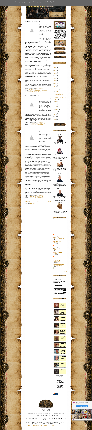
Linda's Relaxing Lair (58, 252)
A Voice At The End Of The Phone (59, 238)
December (57, 88)
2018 (55, 80)
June (56, 103)
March (56, 107)
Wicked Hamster (57, 248)
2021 (55, 75)
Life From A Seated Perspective (58, 256)
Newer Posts (27, 201)
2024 (55, 70)
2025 (55, 68)
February (57, 109)
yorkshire (45, 123)
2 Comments (41, 88)
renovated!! (56, 235)
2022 (55, 73)
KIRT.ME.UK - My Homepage (33, 425)
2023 (55, 72)
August (56, 99)
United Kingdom (39, 123)
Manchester (56, 242)
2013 (55, 113)
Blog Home (44, 425)
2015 (55, 85)
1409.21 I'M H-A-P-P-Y (31, 23)
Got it (75, 2)
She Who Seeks (57, 260)
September (57, 93)
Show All (65, 271)
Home (38, 201)
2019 (55, 78)
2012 (55, 114)
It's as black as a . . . (57, 246)
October (56, 91)
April (56, 106)
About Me (51, 425)
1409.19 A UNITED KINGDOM (33, 97)
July (56, 101)
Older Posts (49, 201)
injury (38, 89)
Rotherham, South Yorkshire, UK (36, 124)
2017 (55, 81)
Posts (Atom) (32, 203)
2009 (55, 119)
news (30, 123)
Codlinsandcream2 (57, 245)
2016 (55, 83)
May (56, 104)
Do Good (55, 253)
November (57, 89)
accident (30, 196)
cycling (30, 89)
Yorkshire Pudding (57, 241)
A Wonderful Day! (57, 249)
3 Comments (41, 122)
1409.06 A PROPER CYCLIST (33, 130)
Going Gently (56, 237)
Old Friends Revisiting (58, 265)
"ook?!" (55, 234)
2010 (55, 118)
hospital (34, 89)
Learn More (70, 2)
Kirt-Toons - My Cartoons (33, 428)
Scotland (33, 123)
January (56, 111)
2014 (55, 86)
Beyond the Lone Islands (59, 264)
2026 (55, 67)
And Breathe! (56, 258)
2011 (55, 116)
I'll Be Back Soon (57, 261)
